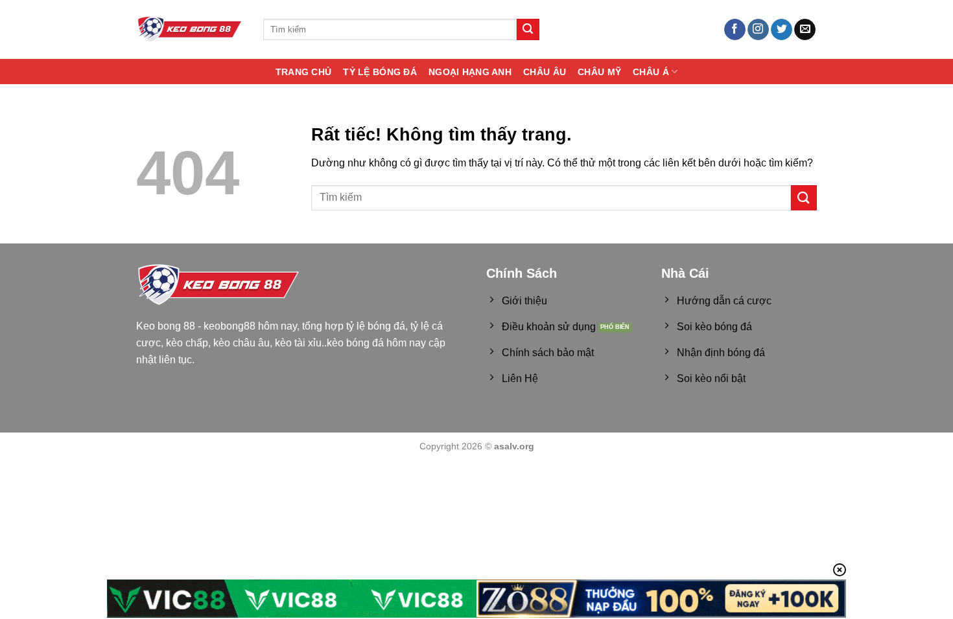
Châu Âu (544, 72)
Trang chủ (304, 72)
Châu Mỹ (599, 72)
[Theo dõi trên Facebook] (735, 30)
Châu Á (651, 72)
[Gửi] (528, 30)
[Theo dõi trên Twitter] (781, 30)
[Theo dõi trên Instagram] (758, 30)
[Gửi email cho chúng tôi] (805, 30)
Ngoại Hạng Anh (470, 72)
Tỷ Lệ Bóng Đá (380, 72)
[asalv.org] (190, 29)
